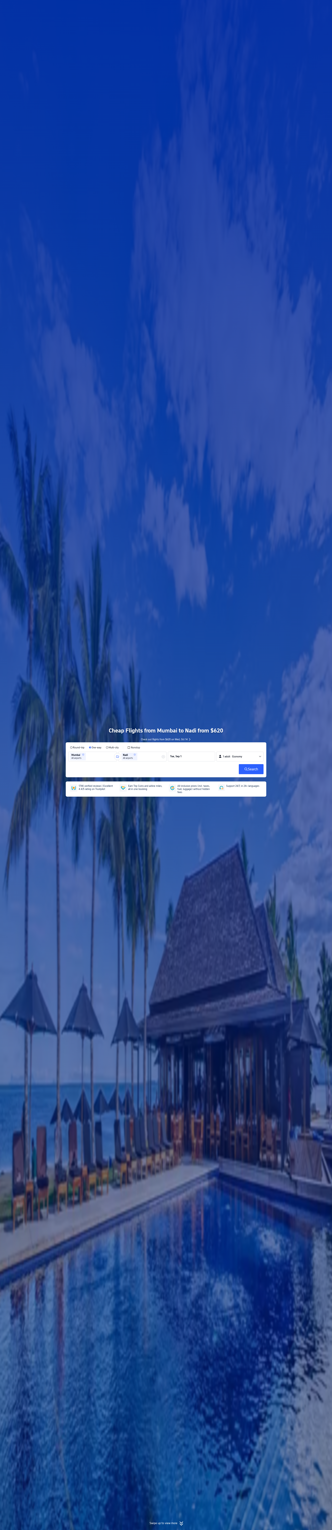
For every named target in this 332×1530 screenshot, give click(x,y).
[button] (303, 6)
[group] (92, 756)
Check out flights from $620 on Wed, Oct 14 (164, 739)
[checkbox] (134, 747)
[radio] (77, 747)
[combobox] (88, 756)
